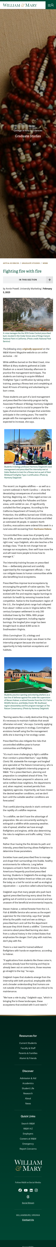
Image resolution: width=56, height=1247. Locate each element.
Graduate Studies (28, 136)
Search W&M (28, 1123)
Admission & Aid (28, 1078)
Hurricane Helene (42, 529)
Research (28, 1093)
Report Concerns (28, 1149)
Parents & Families (28, 1053)
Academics (28, 1083)
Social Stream (28, 1203)
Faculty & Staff (28, 1048)
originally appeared (32, 349)
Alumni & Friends (28, 1058)
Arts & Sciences (11, 263)
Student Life (28, 1088)
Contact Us (28, 1219)
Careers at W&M (28, 1138)
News (45, 263)
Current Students (28, 1043)
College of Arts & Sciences (28, 130)
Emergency (28, 1144)
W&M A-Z (28, 1128)
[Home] (20, 5)
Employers (28, 1133)
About (28, 1098)
